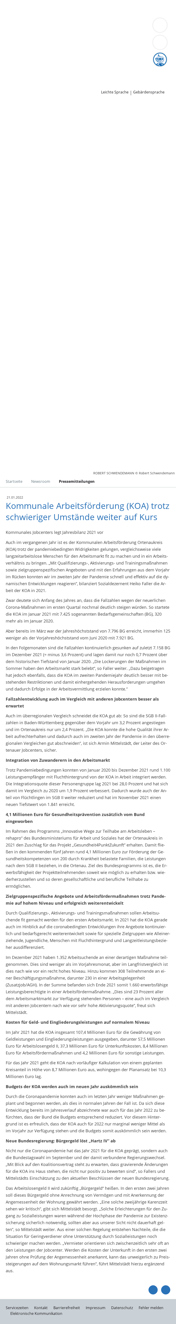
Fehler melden (151, 1307)
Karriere (7, 62)
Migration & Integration (124, 8)
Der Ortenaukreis (19, 32)
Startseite (14, 481)
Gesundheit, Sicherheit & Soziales (70, 32)
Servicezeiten (17, 1307)
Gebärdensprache (149, 92)
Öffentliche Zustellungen (65, 85)
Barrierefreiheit (66, 1307)
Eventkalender (49, 67)
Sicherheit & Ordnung (24, 14)
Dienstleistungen (16, 3)
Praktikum (114, 67)
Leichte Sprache (115, 92)
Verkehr (77, 8)
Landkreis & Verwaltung (23, 26)
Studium (95, 67)
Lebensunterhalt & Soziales (43, 8)
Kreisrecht (70, 56)
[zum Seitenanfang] (165, 1289)
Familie (93, 8)
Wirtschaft (56, 14)
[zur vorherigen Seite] (153, 1289)
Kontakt (41, 1307)
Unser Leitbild (16, 73)
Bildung (110, 32)
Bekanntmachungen (102, 38)
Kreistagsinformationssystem (31, 56)
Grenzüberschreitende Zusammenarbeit (120, 44)
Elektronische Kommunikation (36, 1313)
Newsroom (10, 79)
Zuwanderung (132, 32)
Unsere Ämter (13, 20)
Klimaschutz (48, 38)
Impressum (95, 1307)
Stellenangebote (19, 67)
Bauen (9, 8)
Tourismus (72, 38)
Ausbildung (75, 67)
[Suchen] (160, 42)
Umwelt (98, 14)
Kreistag (8, 50)
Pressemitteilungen (22, 85)
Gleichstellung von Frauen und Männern (42, 44)
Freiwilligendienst (142, 67)
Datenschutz (122, 1307)
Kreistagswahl (95, 56)
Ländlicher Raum (19, 38)
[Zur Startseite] (32, 125)
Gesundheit (78, 14)
